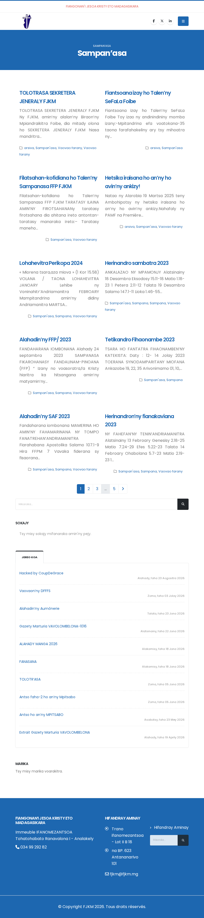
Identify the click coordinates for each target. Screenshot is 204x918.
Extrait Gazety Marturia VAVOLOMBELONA (54, 732)
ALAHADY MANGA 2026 (38, 643)
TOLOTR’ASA (30, 679)
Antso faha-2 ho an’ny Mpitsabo (47, 696)
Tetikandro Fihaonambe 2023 (139, 339)
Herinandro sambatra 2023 (136, 263)
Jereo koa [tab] (29, 557)
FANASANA (28, 661)
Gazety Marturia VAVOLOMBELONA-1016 (53, 626)
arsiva (29, 148)
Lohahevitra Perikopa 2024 (51, 263)
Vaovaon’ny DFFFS (35, 590)
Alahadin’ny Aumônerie (39, 608)
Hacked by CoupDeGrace (41, 573)
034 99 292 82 (33, 847)
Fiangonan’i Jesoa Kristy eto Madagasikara (44, 820)
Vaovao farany (70, 148)
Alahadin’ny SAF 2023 (44, 416)
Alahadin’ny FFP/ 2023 (45, 339)
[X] (161, 21)
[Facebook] (153, 21)
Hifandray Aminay (171, 827)
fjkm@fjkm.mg (124, 874)
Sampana (63, 316)
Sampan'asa (46, 148)
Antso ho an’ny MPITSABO (41, 714)
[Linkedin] (170, 21)
